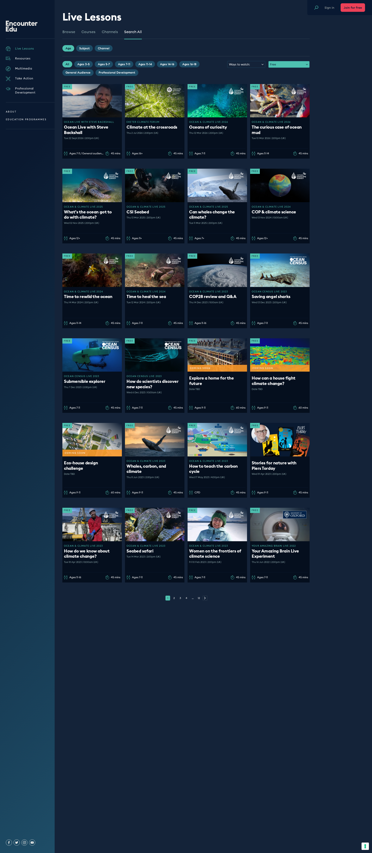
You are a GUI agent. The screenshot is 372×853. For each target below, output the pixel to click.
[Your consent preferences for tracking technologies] (365, 846)
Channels (110, 32)
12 (199, 598)
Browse (68, 32)
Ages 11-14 (145, 64)
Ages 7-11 (124, 64)
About (11, 111)
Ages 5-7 (104, 64)
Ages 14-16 (167, 64)
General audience (77, 72)
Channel (103, 48)
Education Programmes (26, 119)
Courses (88, 32)
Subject (84, 48)
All (67, 64)
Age (68, 48)
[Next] (205, 598)
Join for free (353, 7)
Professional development (117, 72)
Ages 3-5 (83, 64)
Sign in (329, 7)
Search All (133, 32)
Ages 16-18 (189, 64)
